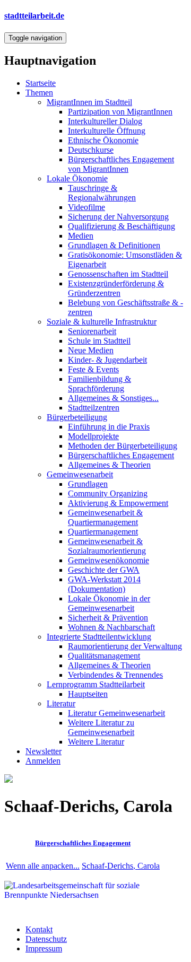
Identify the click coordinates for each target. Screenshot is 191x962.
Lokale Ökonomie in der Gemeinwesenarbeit (109, 603)
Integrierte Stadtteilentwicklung (99, 636)
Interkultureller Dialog (105, 121)
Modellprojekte (93, 436)
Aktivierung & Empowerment (118, 503)
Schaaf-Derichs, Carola (121, 865)
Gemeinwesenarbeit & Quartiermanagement (105, 517)
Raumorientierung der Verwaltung (125, 646)
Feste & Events (93, 369)
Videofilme (86, 207)
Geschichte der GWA (104, 569)
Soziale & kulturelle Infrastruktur (102, 321)
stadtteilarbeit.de (34, 15)
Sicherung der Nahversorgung (118, 216)
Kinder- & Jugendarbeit (107, 359)
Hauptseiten (88, 693)
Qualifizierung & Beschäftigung (121, 226)
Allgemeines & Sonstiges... (113, 398)
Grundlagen (88, 483)
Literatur (61, 703)
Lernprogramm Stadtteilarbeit (96, 684)
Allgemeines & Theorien (109, 464)
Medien (80, 235)
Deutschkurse (91, 149)
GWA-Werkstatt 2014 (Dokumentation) (104, 584)
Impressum (43, 948)
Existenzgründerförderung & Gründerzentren (116, 288)
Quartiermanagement (103, 531)
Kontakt (39, 929)
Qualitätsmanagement (104, 655)
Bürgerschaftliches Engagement (121, 455)
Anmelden (42, 760)
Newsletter (43, 751)
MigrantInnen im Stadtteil (89, 102)
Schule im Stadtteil (99, 340)
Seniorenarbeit (92, 331)
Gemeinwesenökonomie (108, 560)
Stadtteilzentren (93, 407)
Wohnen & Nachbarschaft (111, 627)
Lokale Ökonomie (77, 178)
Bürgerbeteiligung (77, 417)
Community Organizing (107, 493)
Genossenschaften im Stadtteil (118, 273)
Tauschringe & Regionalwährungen (102, 192)
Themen (39, 92)
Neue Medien (91, 350)
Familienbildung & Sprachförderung (99, 383)
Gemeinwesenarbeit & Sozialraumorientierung (107, 546)
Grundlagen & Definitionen (114, 245)
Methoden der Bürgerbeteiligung (122, 445)
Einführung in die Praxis (109, 426)
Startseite (40, 83)
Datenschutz (46, 938)
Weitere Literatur (96, 741)
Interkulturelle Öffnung (106, 130)
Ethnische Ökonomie (103, 140)
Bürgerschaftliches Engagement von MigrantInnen (121, 164)
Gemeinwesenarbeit (80, 474)
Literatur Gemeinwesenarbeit (116, 713)
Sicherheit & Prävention (108, 617)
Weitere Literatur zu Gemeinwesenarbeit (101, 727)
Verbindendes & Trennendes (115, 674)
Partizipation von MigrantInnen (120, 111)
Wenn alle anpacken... (43, 865)
